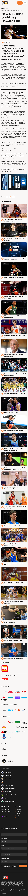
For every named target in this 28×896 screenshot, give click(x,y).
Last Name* (4, 838)
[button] (20, 3)
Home (2, 8)
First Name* (4, 832)
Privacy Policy (13, 866)
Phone (3, 852)
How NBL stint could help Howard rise (11, 10)
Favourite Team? (5, 858)
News (6, 8)
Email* (3, 845)
